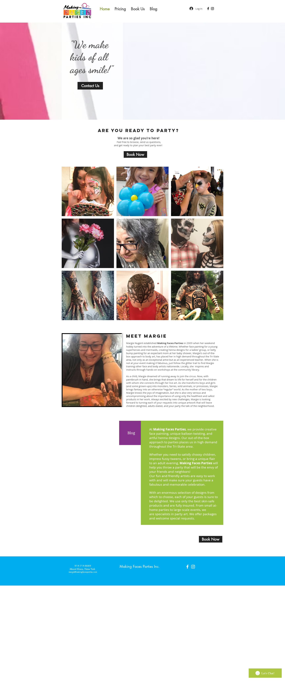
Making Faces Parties (196, 463)
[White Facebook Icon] (187, 566)
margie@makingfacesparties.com (83, 572)
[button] (88, 191)
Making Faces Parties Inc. (140, 566)
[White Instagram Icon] (193, 566)
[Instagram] (212, 9)
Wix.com (164, 679)
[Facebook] (208, 9)
